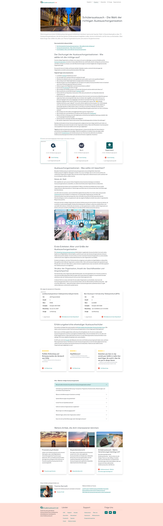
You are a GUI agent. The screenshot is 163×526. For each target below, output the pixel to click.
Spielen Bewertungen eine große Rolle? (65, 398)
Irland (64, 521)
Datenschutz (87, 512)
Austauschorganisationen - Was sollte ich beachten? (69, 47)
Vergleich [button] (89, 2)
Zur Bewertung (48, 368)
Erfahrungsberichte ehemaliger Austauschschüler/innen (91, 327)
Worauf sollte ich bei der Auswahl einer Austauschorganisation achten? (73, 384)
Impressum (87, 515)
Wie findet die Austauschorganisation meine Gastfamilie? (96, 492)
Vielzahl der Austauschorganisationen (65, 252)
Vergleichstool (65, 133)
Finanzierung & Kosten (50, 471)
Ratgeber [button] (96, 2)
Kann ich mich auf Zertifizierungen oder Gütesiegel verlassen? (71, 419)
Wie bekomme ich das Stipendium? (70, 316)
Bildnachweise (96, 515)
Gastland (64, 75)
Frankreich (65, 518)
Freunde (67, 340)
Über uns (95, 512)
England (69, 512)
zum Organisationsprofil (54, 160)
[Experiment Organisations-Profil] (109, 145)
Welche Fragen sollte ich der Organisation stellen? (68, 414)
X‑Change (109, 2)
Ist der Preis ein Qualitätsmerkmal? (64, 402)
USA (64, 512)
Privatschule (66, 87)
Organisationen (117, 2)
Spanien (72, 518)
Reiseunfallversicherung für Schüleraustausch (93, 490)
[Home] (48, 2)
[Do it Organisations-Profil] (81, 145)
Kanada (75, 512)
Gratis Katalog (54, 157)
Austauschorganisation (60, 62)
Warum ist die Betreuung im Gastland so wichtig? (68, 394)
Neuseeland (73, 515)
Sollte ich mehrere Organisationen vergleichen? (67, 406)
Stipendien (103, 2)
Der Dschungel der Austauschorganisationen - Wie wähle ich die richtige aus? (76, 46)
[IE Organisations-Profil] (53, 145)
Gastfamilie (93, 113)
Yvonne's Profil (60, 492)
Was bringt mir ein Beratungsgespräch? (65, 410)
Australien (65, 515)
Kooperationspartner (89, 518)
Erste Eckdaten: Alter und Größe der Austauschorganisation (71, 49)
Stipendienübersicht (77, 471)
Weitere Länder (72, 521)
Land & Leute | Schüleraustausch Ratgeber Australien (95, 488)
